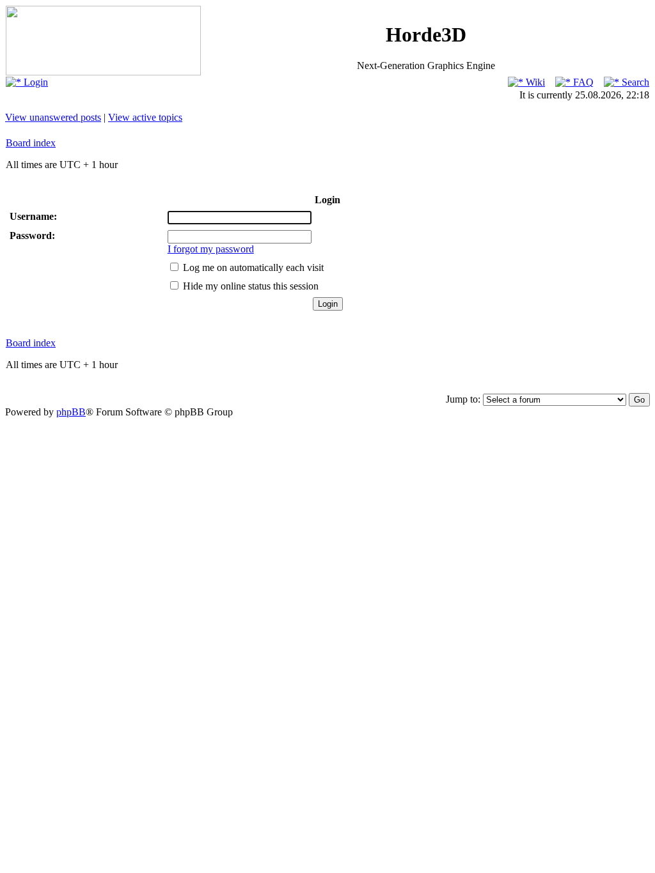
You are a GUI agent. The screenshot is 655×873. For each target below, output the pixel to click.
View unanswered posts (53, 117)
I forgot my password (211, 248)
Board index (31, 142)
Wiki (534, 82)
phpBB (71, 411)
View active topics (145, 117)
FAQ (582, 82)
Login (34, 82)
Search (634, 82)
